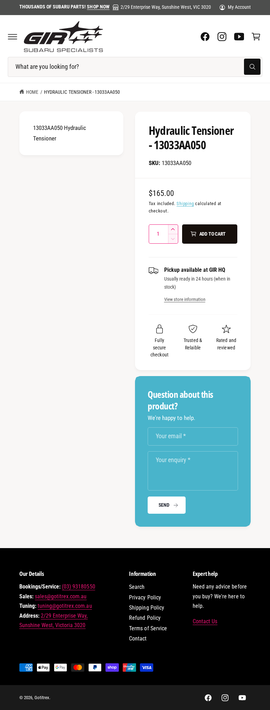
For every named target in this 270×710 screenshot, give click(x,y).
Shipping (185, 203)
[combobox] (135, 67)
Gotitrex (41, 697)
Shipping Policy (146, 607)
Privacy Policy (145, 597)
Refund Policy (144, 617)
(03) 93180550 (78, 586)
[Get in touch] (239, 36)
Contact (138, 638)
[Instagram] (221, 36)
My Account (239, 7)
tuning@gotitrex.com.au (65, 606)
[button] (12, 36)
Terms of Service (148, 628)
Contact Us (205, 621)
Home (32, 92)
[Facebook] (205, 36)
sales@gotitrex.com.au (60, 596)
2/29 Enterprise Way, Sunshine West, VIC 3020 (166, 7)
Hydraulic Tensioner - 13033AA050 (82, 92)
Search (136, 587)
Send (164, 505)
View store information (184, 299)
